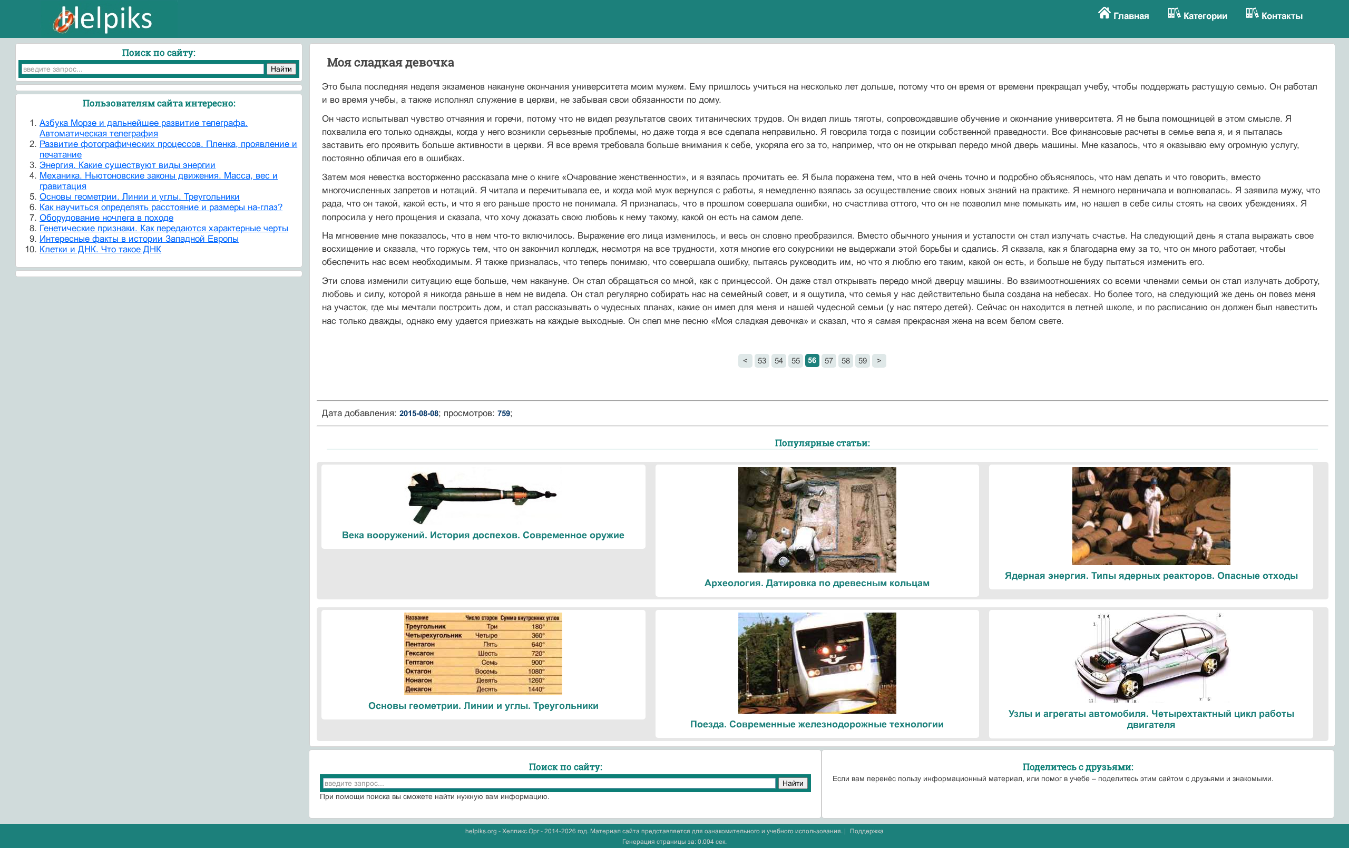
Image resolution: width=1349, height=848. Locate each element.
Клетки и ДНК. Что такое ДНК (100, 249)
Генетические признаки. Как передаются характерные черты (164, 228)
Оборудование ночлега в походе (106, 218)
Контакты (1282, 16)
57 (829, 360)
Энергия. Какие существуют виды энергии (128, 165)
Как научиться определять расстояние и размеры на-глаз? (161, 207)
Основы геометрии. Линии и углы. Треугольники (140, 197)
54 (779, 360)
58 (846, 360)
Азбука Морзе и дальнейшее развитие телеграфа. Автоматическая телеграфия (144, 128)
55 (795, 360)
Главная (1131, 16)
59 (862, 360)
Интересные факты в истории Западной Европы (139, 239)
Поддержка (867, 831)
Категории (1205, 16)
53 (762, 360)
